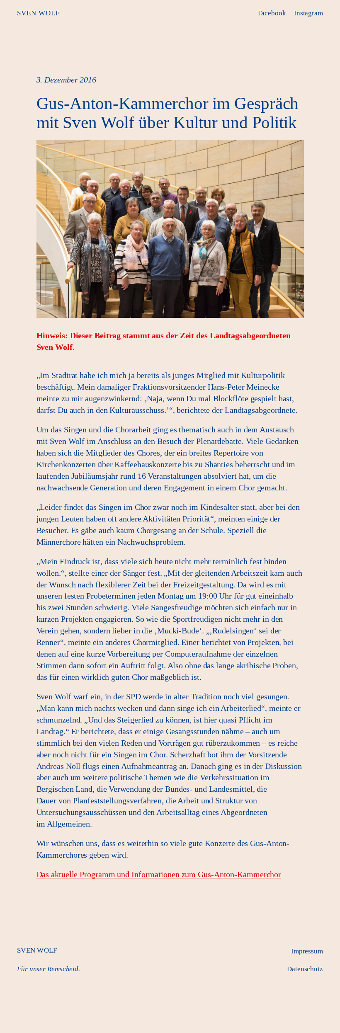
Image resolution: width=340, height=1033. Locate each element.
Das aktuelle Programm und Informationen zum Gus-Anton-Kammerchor (159, 874)
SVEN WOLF (38, 13)
